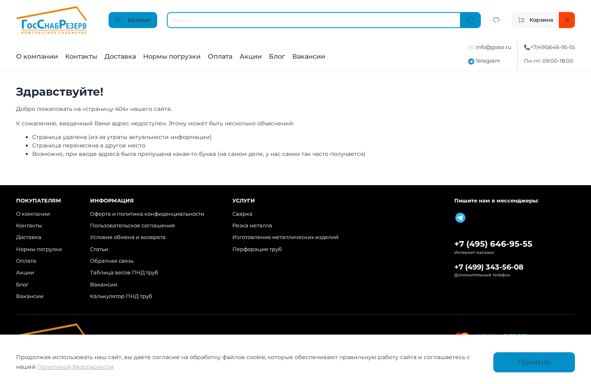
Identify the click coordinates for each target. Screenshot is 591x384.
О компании (37, 56)
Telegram (487, 61)
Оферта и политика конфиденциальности (147, 214)
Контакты (81, 56)
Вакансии (308, 56)
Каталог (139, 20)
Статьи (99, 249)
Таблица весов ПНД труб (124, 273)
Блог (277, 56)
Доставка (120, 56)
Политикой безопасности (75, 366)
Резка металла (252, 226)
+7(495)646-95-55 (552, 47)
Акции (251, 56)
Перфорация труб (257, 249)
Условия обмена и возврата (128, 237)
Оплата (220, 56)
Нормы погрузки (172, 56)
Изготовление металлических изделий (285, 237)
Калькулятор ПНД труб (121, 296)
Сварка (242, 214)
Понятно (534, 362)
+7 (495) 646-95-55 (493, 244)
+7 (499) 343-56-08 (488, 267)
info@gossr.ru (493, 47)
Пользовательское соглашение (132, 226)
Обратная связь (111, 261)
